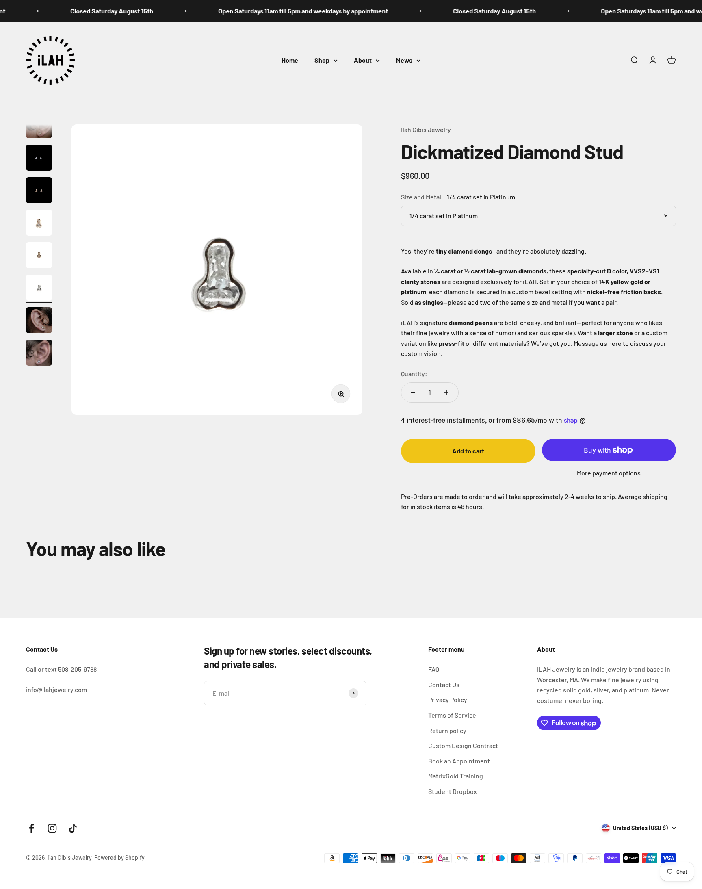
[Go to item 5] (39, 191)
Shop (321, 60)
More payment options (609, 473)
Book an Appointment (459, 761)
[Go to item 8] (39, 289)
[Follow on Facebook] (31, 828)
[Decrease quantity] (413, 392)
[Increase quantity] (446, 392)
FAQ (433, 669)
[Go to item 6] (39, 224)
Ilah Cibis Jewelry (426, 129)
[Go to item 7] (39, 256)
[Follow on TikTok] (72, 828)
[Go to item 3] (39, 126)
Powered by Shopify (119, 857)
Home (290, 60)
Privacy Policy (447, 699)
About (363, 60)
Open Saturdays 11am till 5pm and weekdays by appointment (292, 11)
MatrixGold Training (455, 776)
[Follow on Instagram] (52, 828)
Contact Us (443, 684)
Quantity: (414, 373)
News (404, 60)
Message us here (598, 343)
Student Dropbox (452, 791)
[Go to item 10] (39, 354)
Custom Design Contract (463, 745)
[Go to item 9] (39, 321)
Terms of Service (452, 715)
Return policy (447, 730)
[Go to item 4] (39, 159)
